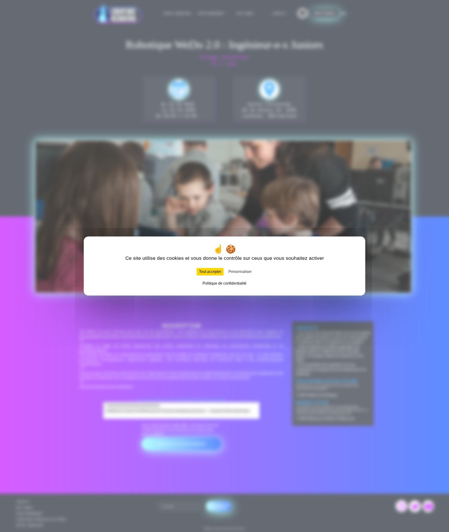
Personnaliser (240, 272)
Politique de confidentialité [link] (224, 283)
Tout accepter (210, 272)
